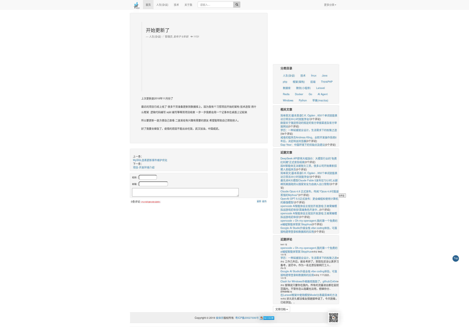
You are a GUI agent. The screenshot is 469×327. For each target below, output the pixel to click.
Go (310, 94)
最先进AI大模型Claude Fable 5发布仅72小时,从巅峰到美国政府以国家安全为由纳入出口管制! (309, 182)
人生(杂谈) (162, 4)
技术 (176, 4)
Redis (286, 94)
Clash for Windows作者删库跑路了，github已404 (308, 281)
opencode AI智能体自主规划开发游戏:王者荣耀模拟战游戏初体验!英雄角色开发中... (308, 207)
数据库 (287, 88)
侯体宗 (219, 317)
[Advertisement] (199, 63)
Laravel (320, 88)
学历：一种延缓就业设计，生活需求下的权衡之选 (308, 130)
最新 (259, 201)
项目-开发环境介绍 (143, 167)
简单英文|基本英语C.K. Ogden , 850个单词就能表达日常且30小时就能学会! (308, 117)
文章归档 (280, 309)
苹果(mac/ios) (320, 100)
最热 (264, 201)
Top (456, 258)
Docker (299, 94)
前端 (312, 81)
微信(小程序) (303, 88)
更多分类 (329, 4)
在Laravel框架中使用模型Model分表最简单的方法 (308, 295)
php (285, 81)
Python (303, 100)
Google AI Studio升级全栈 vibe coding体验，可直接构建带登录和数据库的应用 (308, 229)
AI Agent (323, 94)
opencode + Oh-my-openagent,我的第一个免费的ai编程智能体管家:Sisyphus (308, 222)
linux (313, 75)
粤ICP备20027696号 (247, 317)
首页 (148, 4)
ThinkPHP (327, 81)
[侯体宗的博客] (136, 4)
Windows (288, 100)
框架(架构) (299, 81)
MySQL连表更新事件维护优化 (150, 160)
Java (324, 75)
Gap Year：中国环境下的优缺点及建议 (302, 144)
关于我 (188, 4)
